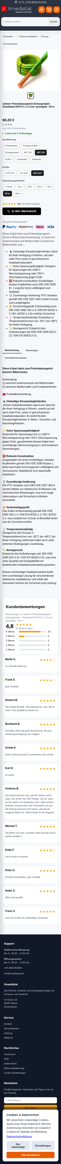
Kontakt (8, 1024)
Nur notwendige (18, 1145)
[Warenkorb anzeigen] (49, 9)
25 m (39, 187)
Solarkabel (22, 159)
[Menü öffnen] (56, 9)
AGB (6, 1058)
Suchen (53, 21)
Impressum (9, 1054)
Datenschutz (10, 1063)
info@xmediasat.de (14, 973)
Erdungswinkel (12, 152)
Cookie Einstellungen (15, 1072)
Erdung (44, 36)
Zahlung (8, 1033)
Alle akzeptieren (30, 1155)
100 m (18, 193)
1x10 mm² (9, 173)
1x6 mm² (37, 173)
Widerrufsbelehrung (14, 1068)
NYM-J (8, 159)
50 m (7, 193)
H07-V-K (28, 152)
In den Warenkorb (24, 211)
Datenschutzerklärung (19, 1136)
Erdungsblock (11, 145)
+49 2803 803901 (13, 968)
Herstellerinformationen (16, 358)
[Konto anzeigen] (41, 9)
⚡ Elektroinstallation (27, 36)
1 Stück (8, 187)
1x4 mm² (24, 173)
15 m (20, 187)
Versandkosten (11, 1028)
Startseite (8, 36)
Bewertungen (32, 350)
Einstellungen (43, 1145)
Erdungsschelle (30, 145)
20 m (29, 187)
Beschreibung (12, 350)
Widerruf (8, 1037)
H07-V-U (41, 152)
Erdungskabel (10, 43)
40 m (49, 187)
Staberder (36, 159)
